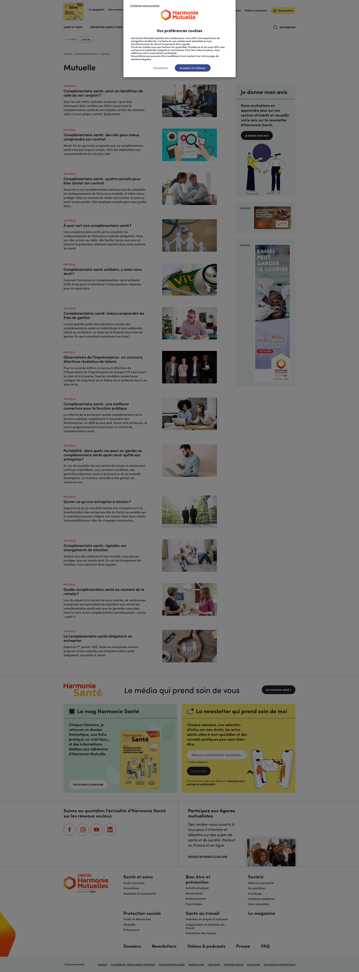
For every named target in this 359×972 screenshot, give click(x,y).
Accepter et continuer (193, 68)
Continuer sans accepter (145, 5)
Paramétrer (161, 68)
